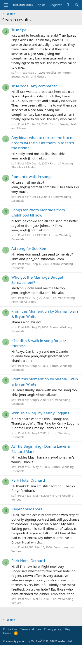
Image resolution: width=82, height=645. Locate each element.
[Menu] (6, 5)
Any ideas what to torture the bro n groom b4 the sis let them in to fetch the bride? (42, 143)
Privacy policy (53, 629)
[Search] (77, 5)
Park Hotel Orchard (28, 480)
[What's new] (68, 5)
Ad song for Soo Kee (28, 248)
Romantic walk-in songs (31, 176)
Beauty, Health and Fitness (28, 76)
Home (7, 633)
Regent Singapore (27, 508)
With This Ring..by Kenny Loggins (40, 412)
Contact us (10, 629)
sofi (13, 72)
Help (68, 629)
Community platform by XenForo (37, 641)
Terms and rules (30, 629)
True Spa (18, 29)
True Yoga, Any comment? (34, 85)
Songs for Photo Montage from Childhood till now (38, 212)
